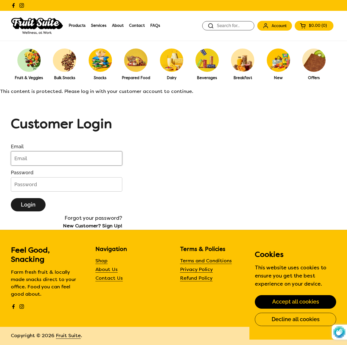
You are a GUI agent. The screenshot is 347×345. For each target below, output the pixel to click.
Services (99, 26)
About (118, 26)
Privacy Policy (196, 269)
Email (17, 146)
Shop (101, 261)
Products (77, 26)
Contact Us (109, 278)
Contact (137, 26)
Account (279, 25)
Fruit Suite (68, 336)
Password (22, 172)
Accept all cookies (295, 301)
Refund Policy (196, 278)
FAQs (155, 26)
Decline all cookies (296, 319)
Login (28, 204)
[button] (314, 26)
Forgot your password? (93, 218)
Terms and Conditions (206, 261)
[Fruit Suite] (37, 25)
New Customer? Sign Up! (92, 226)
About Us (106, 269)
